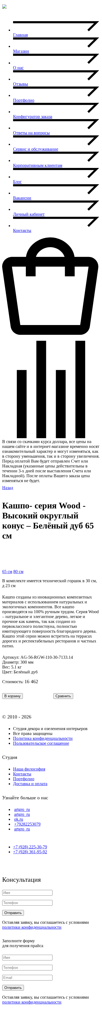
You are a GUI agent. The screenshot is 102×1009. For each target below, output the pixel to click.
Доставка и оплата (30, 783)
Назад (7, 487)
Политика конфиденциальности (43, 738)
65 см (7, 571)
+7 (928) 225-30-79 (30, 847)
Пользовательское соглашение (41, 743)
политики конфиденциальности (31, 927)
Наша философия (29, 769)
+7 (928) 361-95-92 (30, 851)
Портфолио (23, 778)
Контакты (22, 774)
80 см (18, 571)
